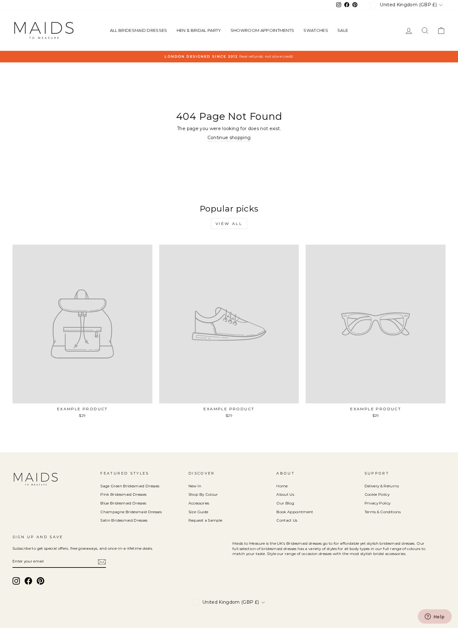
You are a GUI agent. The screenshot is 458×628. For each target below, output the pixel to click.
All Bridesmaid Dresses (138, 30)
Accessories (198, 503)
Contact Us (287, 520)
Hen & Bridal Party (199, 30)
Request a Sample (205, 520)
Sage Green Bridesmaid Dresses (129, 486)
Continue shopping (229, 137)
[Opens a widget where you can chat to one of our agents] (434, 617)
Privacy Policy (378, 503)
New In (194, 486)
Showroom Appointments (262, 30)
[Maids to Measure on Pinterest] (40, 581)
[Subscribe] (102, 562)
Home (282, 486)
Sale (342, 30)
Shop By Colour (203, 494)
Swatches (315, 30)
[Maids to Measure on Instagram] (16, 581)
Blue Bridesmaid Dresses (123, 503)
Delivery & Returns (382, 486)
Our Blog (285, 503)
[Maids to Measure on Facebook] (28, 581)
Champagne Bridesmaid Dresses (131, 511)
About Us (285, 494)
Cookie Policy (377, 494)
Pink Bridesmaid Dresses (123, 494)
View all (229, 223)
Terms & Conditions (383, 511)
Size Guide (198, 511)
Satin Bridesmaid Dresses (123, 520)
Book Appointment (294, 511)
